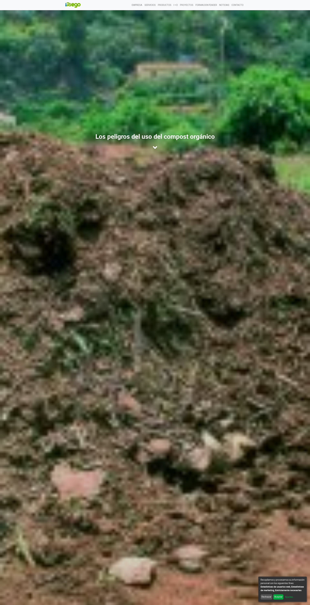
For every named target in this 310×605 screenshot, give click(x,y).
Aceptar (278, 596)
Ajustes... (289, 597)
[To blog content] (155, 147)
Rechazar (266, 596)
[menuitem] (137, 5)
